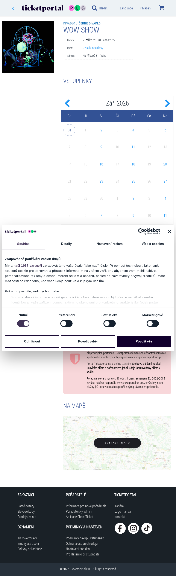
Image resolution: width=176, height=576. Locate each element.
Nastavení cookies (78, 548)
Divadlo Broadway (93, 48)
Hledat (103, 8)
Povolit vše (144, 341)
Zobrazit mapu (117, 442)
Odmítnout (32, 341)
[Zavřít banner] (169, 231)
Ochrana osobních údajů (82, 543)
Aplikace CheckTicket (79, 516)
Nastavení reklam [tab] (110, 244)
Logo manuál (122, 511)
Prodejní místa (27, 516)
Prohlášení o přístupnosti (82, 554)
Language (126, 8)
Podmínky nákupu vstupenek (85, 538)
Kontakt (119, 516)
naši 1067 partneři (28, 265)
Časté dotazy (26, 506)
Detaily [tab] (66, 244)
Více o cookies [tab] (153, 244)
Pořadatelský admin (79, 511)
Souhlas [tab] (23, 244)
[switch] (66, 323)
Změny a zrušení (28, 543)
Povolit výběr (88, 341)
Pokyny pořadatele (30, 548)
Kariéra (119, 506)
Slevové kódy (26, 511)
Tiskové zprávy (27, 538)
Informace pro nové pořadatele (86, 506)
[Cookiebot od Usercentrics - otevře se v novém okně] (141, 231)
